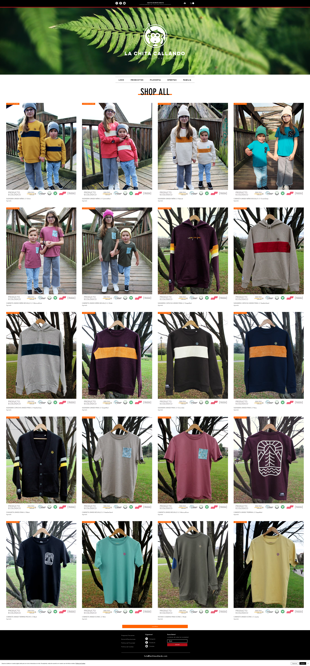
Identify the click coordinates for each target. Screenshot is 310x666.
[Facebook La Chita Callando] (120, 3)
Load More (155, 626)
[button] (192, 3)
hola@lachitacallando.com (155, 656)
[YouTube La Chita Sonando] (124, 3)
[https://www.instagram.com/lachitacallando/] (116, 3)
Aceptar (303, 663)
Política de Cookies (80, 663)
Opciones (294, 663)
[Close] (308, 663)
